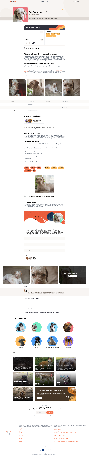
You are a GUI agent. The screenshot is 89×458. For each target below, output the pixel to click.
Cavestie (20, 429)
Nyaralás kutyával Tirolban (58, 431)
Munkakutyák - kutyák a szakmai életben (61, 439)
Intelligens (48, 33)
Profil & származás (32, 18)
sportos (38, 250)
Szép (54, 35)
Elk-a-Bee (20, 441)
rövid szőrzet (39, 238)
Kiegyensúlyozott (49, 35)
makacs (38, 247)
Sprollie (20, 438)
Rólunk (33, 454)
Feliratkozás (50, 412)
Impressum (46, 454)
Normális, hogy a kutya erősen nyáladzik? (61, 434)
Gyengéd (58, 33)
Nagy (42, 39)
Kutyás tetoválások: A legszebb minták (60, 435)
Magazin (42, 1)
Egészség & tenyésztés (49, 18)
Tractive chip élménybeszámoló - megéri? (61, 438)
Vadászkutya (54, 167)
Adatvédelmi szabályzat (52, 454)
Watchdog (47, 167)
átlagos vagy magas (65, 101)
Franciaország (30, 104)
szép (34, 170)
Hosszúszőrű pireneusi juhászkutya (25, 439)
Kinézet (55, 18)
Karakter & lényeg (40, 18)
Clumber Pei (21, 436)
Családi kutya (61, 167)
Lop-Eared (38, 244)
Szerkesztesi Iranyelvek (39, 454)
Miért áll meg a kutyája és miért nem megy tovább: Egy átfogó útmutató (66, 441)
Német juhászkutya (22, 428)
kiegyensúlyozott (28, 170)
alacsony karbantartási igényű (32, 110)
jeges (37, 241)
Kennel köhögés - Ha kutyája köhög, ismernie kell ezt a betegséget (65, 436)
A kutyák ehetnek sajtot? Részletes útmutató (62, 428)
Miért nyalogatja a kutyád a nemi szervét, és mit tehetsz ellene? (65, 432)
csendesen (33, 167)
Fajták (47, 1)
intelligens (26, 167)
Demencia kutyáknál (57, 429)
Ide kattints (39, 397)
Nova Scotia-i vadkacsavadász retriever (26, 434)
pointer (57, 70)
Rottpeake (21, 435)
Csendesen (53, 33)
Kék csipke (21, 432)
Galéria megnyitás (72, 275)
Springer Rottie (21, 431)
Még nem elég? (44, 405)
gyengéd (38, 167)
